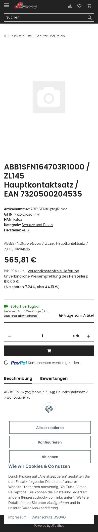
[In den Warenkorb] (8, 49)
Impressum (17, 517)
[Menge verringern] (9, 336)
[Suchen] (90, 17)
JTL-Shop (57, 525)
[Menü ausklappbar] (6, 3)
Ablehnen (50, 457)
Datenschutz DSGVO (49, 517)
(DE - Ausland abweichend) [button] (26, 313)
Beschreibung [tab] (18, 378)
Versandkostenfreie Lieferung (53, 271)
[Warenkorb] (89, 6)
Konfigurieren (50, 442)
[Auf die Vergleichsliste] (70, 61)
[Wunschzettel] (79, 6)
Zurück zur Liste (20, 36)
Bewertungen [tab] (54, 378)
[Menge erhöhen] (88, 336)
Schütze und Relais (37, 225)
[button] (70, 6)
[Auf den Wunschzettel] (83, 61)
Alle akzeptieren (50, 427)
